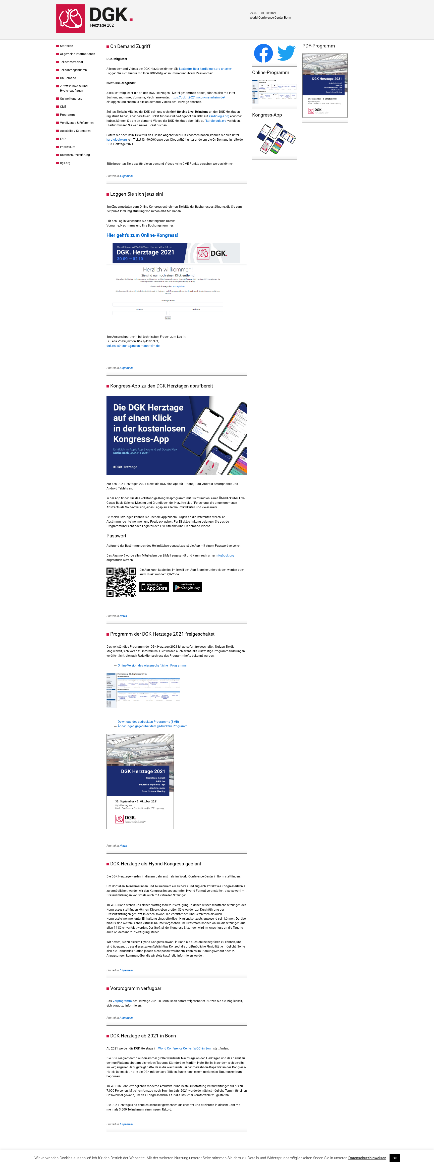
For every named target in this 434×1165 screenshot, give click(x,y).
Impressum (67, 147)
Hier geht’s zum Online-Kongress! (142, 235)
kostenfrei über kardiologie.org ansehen (206, 69)
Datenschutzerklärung (75, 155)
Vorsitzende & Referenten (77, 123)
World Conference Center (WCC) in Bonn (185, 1048)
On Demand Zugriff (130, 46)
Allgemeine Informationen (77, 54)
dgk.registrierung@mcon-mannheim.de (132, 346)
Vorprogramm (122, 1001)
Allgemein (126, 176)
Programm (67, 115)
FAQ (63, 139)
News (123, 616)
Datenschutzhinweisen (367, 1158)
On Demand (68, 78)
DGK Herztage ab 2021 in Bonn (143, 1036)
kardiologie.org (219, 116)
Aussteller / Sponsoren (75, 131)
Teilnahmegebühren (73, 70)
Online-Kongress (71, 98)
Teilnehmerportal (71, 62)
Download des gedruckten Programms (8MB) (148, 722)
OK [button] (395, 1158)
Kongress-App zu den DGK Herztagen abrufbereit (161, 386)
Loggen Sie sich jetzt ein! (136, 194)
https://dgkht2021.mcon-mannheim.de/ (198, 97)
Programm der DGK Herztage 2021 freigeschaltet (162, 634)
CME (63, 106)
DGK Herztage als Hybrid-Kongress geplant (155, 864)
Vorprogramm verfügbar (135, 988)
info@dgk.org (225, 555)
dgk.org (65, 163)
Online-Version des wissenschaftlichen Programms (152, 665)
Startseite (66, 46)
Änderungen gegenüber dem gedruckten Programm (153, 726)
